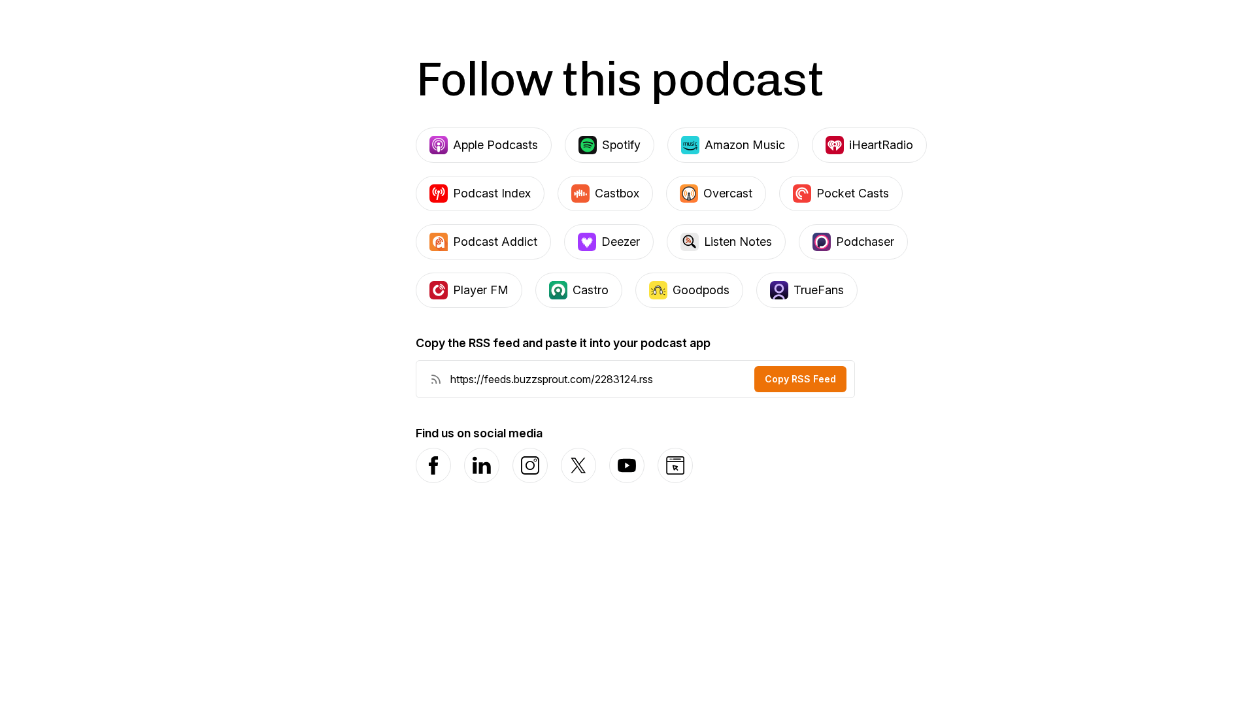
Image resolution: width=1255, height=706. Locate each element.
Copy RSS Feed (800, 378)
